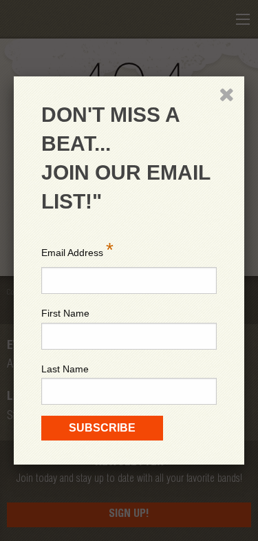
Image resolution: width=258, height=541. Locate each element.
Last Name (65, 368)
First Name (65, 313)
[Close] (226, 94)
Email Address (77, 249)
